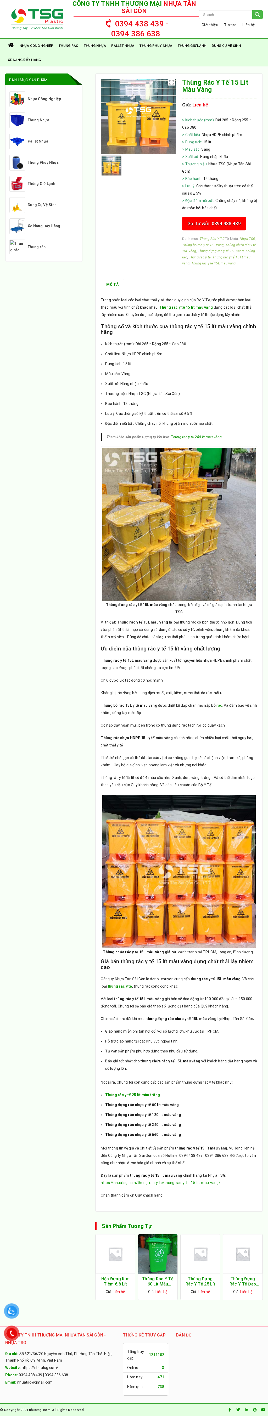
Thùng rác (69, 46)
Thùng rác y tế (200, 257)
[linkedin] (246, 1409)
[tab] (112, 284)
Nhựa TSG (247, 239)
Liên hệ (248, 25)
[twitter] (238, 1409)
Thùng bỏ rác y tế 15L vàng (203, 245)
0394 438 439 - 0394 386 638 (139, 28)
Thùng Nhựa (95, 46)
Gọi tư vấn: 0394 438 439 (214, 223)
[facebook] (229, 1409)
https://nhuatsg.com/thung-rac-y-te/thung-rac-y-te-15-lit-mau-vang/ (160, 1183)
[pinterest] (255, 1409)
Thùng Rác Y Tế (212, 239)
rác (219, 705)
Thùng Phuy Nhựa (155, 46)
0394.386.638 (56, 1375)
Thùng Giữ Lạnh (192, 46)
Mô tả (112, 284)
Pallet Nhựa (122, 46)
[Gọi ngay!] (231, 14)
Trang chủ (11, 46)
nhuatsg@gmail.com (35, 1382)
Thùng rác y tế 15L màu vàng (213, 263)
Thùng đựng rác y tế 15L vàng (221, 251)
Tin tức (230, 25)
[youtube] (263, 1409)
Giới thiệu (210, 25)
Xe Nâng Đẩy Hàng (24, 60)
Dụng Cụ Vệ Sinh (226, 46)
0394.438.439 (30, 1375)
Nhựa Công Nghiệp (36, 46)
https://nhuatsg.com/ (40, 1368)
